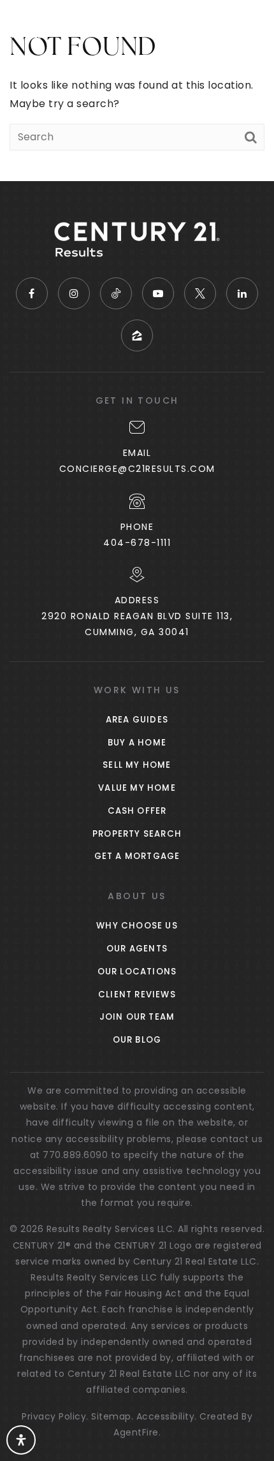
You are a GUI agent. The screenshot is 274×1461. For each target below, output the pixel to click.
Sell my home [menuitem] (137, 765)
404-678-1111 (137, 542)
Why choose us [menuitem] (137, 926)
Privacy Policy (54, 1416)
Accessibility (165, 1416)
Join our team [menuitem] (137, 1017)
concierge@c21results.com (137, 468)
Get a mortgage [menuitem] (137, 856)
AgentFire (136, 1432)
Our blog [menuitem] (137, 1040)
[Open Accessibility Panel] (21, 1440)
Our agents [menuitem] (137, 949)
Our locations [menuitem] (137, 971)
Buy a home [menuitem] (137, 743)
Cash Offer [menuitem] (137, 811)
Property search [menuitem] (137, 834)
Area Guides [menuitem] (137, 720)
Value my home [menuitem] (137, 788)
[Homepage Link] (67, 24)
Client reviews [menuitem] (137, 994)
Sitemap (111, 1416)
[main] (137, 90)
